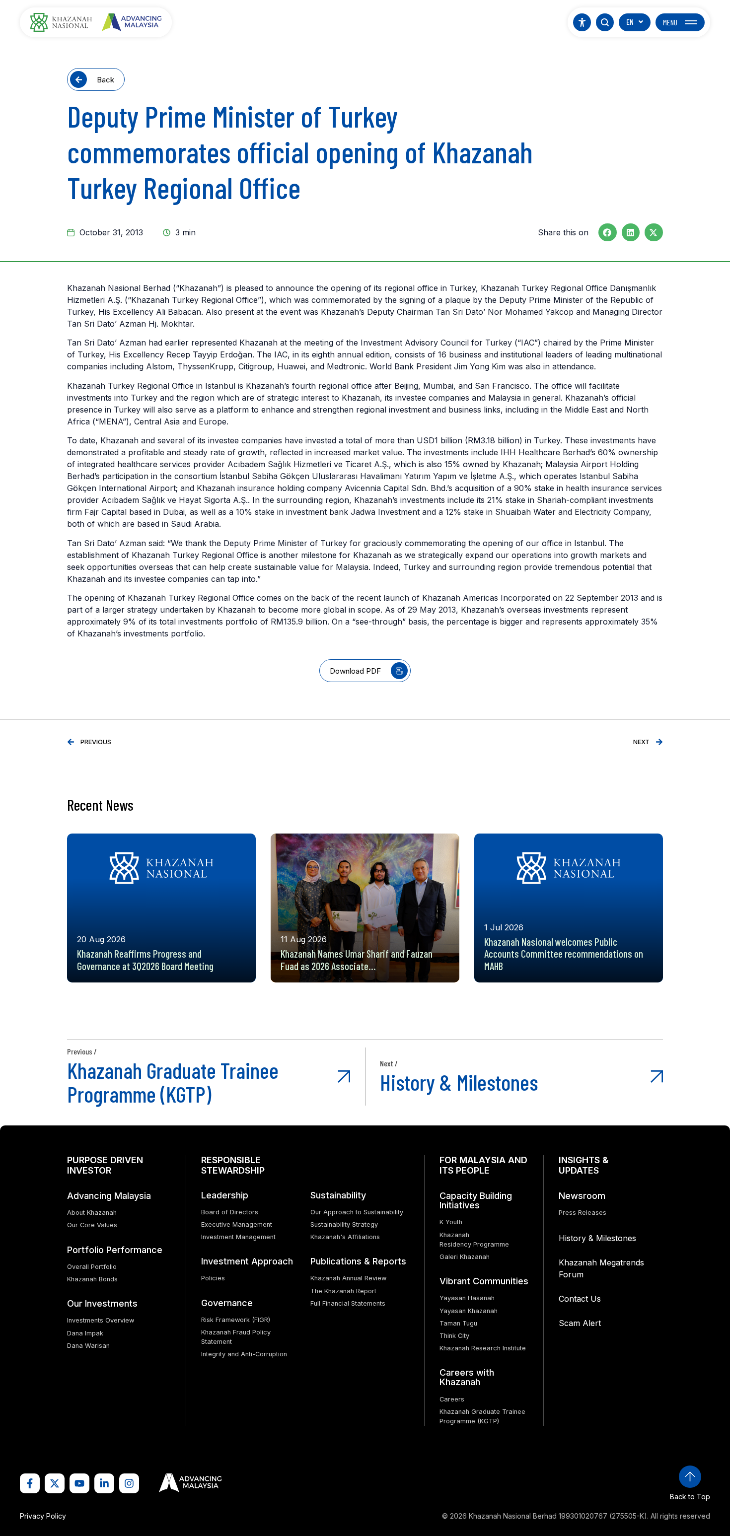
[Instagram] (129, 1483)
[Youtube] (79, 1483)
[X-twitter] (55, 1483)
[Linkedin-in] (104, 1483)
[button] (607, 232)
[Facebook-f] (30, 1483)
